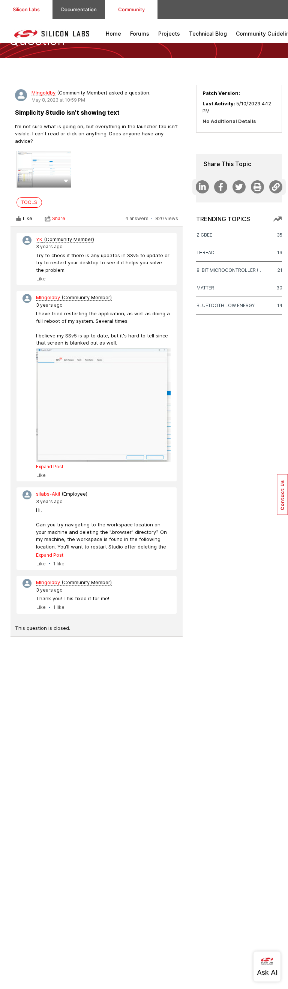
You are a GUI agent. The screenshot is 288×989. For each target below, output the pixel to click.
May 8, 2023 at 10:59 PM (58, 100)
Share (58, 218)
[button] (66, 180)
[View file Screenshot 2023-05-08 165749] (44, 169)
